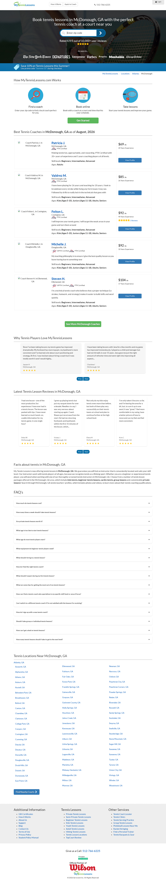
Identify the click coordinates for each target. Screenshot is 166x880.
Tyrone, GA (113, 765)
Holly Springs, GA (69, 708)
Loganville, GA (68, 754)
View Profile (130, 160)
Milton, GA (66, 780)
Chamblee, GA (21, 713)
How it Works (56, 4)
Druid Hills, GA (21, 765)
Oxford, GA (114, 677)
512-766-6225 (91, 850)
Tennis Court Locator (122, 814)
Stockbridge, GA (116, 734)
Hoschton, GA (68, 713)
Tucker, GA (113, 760)
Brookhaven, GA (22, 698)
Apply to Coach (70, 4)
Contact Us (23, 829)
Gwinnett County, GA (71, 702)
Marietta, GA (67, 765)
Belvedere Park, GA (23, 693)
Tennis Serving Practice (123, 820)
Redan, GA (113, 697)
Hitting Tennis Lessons (75, 832)
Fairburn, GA (67, 671)
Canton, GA (20, 708)
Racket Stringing (120, 829)
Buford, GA (20, 703)
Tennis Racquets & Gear (123, 834)
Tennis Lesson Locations (76, 834)
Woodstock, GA (115, 785)
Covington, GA (21, 734)
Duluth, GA (20, 770)
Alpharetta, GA (21, 672)
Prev (80, 379)
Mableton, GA (68, 760)
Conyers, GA (20, 729)
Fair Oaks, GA (68, 677)
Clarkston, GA (21, 718)
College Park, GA (22, 724)
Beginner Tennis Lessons (76, 820)
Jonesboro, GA (68, 723)
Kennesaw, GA (68, 728)
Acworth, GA (20, 667)
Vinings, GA (114, 775)
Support (22, 823)
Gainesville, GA (68, 692)
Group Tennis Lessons (122, 823)
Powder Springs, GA (117, 692)
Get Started (83, 120)
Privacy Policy (25, 834)
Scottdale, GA (115, 718)
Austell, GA (20, 687)
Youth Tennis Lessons (75, 826)
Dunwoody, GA (21, 776)
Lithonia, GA (67, 749)
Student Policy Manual (29, 837)
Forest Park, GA (68, 682)
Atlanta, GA (19, 662)
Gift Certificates (26, 814)
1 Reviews (134, 221)
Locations (125, 73)
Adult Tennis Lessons (75, 829)
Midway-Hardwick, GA (71, 770)
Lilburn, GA (67, 739)
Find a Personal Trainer (123, 832)
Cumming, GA (21, 739)
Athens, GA (20, 677)
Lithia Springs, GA (69, 744)
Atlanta (135, 73)
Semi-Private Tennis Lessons (78, 817)
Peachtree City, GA (117, 682)
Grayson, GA (67, 697)
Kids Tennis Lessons (74, 823)
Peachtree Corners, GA (118, 687)
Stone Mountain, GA (117, 739)
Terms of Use (24, 832)
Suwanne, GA (114, 754)
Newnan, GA (114, 666)
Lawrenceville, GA (69, 734)
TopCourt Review (73, 837)
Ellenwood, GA (68, 666)
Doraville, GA (20, 755)
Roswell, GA (114, 708)
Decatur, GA (20, 750)
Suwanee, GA (114, 749)
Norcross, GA (114, 671)
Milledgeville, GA (69, 775)
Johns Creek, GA (69, 718)
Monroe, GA (67, 785)
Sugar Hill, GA (115, 744)
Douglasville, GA (22, 760)
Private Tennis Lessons (76, 814)
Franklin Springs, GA (70, 687)
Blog (21, 826)
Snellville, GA (114, 728)
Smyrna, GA (114, 723)
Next (86, 379)
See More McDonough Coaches (83, 324)
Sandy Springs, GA (116, 713)
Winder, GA (114, 780)
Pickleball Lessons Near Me (125, 826)
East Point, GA (21, 781)
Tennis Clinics (119, 817)
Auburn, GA (20, 682)
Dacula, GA (20, 745)
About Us (23, 820)
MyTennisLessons (110, 73)
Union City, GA (115, 770)
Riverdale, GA (115, 702)
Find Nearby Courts (25, 792)
